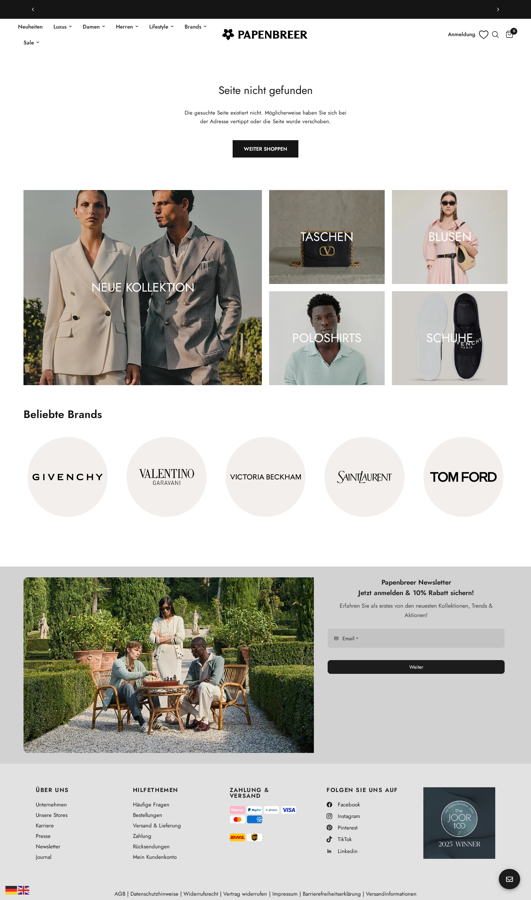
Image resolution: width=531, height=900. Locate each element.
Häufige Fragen (151, 805)
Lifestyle (158, 27)
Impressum (285, 894)
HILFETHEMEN (156, 790)
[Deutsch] (11, 889)
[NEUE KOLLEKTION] (142, 287)
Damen (91, 27)
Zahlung (142, 836)
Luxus (59, 27)
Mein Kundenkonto (155, 857)
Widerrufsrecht (201, 894)
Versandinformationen (391, 894)
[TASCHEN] (327, 237)
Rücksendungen (151, 847)
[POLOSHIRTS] (327, 338)
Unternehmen (51, 805)
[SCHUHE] (450, 338)
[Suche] (495, 35)
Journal (43, 857)
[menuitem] (33, 27)
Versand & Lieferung (157, 826)
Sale (28, 43)
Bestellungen (147, 815)
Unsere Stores (52, 815)
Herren (124, 27)
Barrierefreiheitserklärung (332, 894)
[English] (24, 889)
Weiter (416, 667)
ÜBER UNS (52, 790)
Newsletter (48, 847)
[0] (507, 35)
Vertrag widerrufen (245, 894)
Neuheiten (30, 27)
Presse (43, 836)
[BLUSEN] (450, 237)
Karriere (45, 826)
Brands (193, 27)
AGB (120, 894)
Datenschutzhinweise (154, 894)
